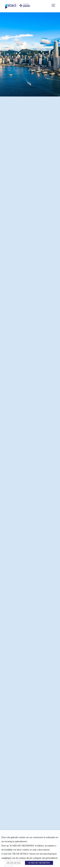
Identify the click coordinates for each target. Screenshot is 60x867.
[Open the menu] (53, 5)
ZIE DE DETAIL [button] (13, 863)
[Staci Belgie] (18, 6)
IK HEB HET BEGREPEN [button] (39, 863)
